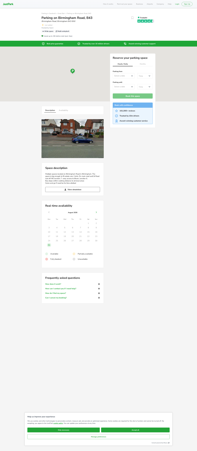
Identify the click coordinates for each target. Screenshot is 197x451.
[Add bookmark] (132, 18)
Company (160, 4)
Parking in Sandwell (48, 13)
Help (169, 4)
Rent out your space (124, 4)
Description (50, 110)
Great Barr (61, 13)
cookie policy (58, 423)
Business (139, 4)
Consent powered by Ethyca (159, 443)
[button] (123, 64)
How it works (108, 4)
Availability (63, 110)
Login (177, 4)
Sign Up (187, 4)
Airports (150, 4)
